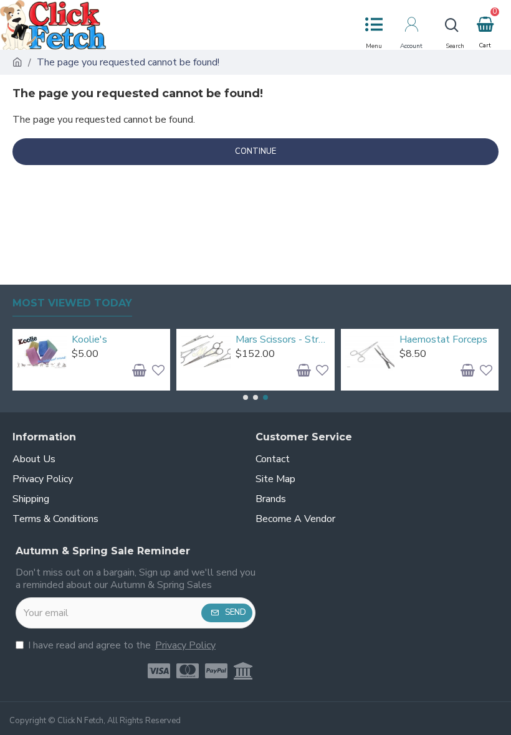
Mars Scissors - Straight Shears (283, 339)
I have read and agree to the (122, 645)
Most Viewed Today (72, 303)
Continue (255, 151)
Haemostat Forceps (443, 339)
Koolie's (89, 339)
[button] (245, 397)
